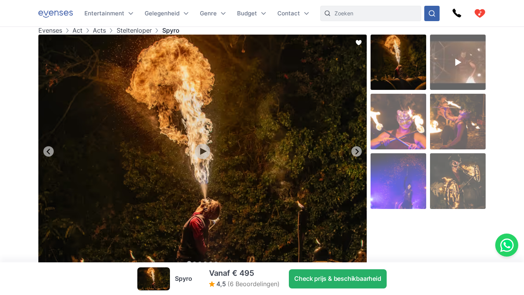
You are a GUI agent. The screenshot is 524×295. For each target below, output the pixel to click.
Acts (99, 30)
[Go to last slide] (48, 151)
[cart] (480, 13)
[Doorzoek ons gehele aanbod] (432, 13)
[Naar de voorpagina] (55, 13)
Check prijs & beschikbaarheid (337, 278)
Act (77, 30)
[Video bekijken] (202, 151)
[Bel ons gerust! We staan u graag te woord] (457, 13)
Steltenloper (134, 30)
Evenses (50, 30)
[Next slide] (356, 151)
